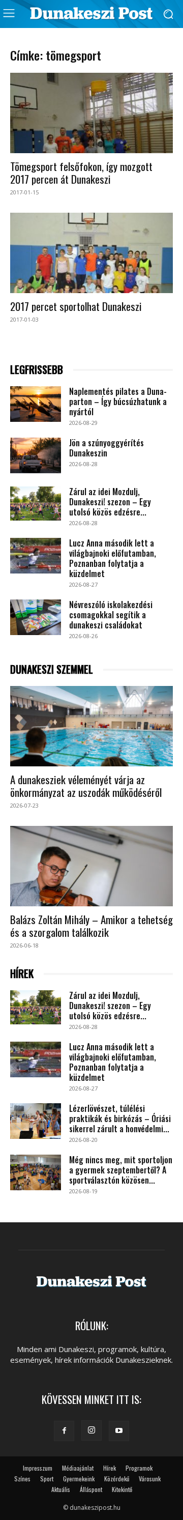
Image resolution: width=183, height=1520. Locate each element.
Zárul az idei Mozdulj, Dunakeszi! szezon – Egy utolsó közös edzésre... (110, 501)
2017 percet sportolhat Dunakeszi (76, 306)
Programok (139, 1468)
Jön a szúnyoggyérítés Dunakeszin (106, 448)
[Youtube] (119, 1431)
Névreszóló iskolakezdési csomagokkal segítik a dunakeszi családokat (110, 614)
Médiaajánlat (78, 1468)
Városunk (150, 1478)
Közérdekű (116, 1478)
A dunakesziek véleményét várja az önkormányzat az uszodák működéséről (86, 785)
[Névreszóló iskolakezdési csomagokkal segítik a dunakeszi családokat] (35, 617)
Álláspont (91, 1489)
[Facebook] (64, 1431)
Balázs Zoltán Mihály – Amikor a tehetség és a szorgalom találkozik (91, 925)
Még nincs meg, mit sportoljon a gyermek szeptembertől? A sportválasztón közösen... (120, 1170)
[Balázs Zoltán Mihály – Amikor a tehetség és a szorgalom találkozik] (91, 866)
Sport (46, 1478)
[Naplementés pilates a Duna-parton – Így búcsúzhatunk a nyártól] (35, 404)
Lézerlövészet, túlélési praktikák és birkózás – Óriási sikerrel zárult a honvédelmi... (120, 1118)
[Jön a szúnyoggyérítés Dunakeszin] (35, 455)
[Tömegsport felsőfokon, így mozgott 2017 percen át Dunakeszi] (91, 113)
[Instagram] (91, 1430)
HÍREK (22, 973)
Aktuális (60, 1489)
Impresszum (37, 1468)
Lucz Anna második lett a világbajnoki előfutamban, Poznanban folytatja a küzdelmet (112, 558)
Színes (22, 1478)
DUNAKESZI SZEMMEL (51, 669)
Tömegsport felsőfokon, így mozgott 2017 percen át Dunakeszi (81, 172)
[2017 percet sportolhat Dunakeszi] (91, 253)
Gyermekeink (79, 1478)
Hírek (109, 1468)
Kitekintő (122, 1489)
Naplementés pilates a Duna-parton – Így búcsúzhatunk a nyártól (118, 401)
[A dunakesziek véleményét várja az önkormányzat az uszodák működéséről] (91, 726)
